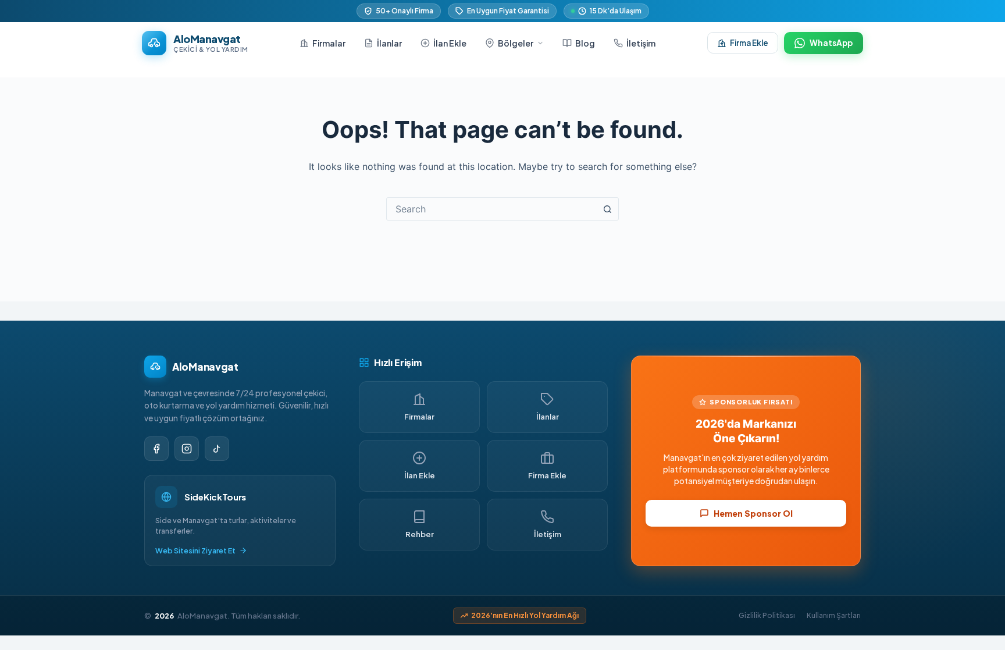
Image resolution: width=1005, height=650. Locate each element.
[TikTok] (217, 448)
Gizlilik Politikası (767, 615)
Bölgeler (515, 43)
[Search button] (607, 209)
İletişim (640, 43)
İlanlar (389, 43)
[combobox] (491, 209)
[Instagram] (186, 448)
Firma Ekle (749, 43)
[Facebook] (156, 448)
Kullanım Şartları (834, 615)
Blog (585, 43)
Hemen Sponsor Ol (753, 513)
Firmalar (328, 43)
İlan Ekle (449, 43)
